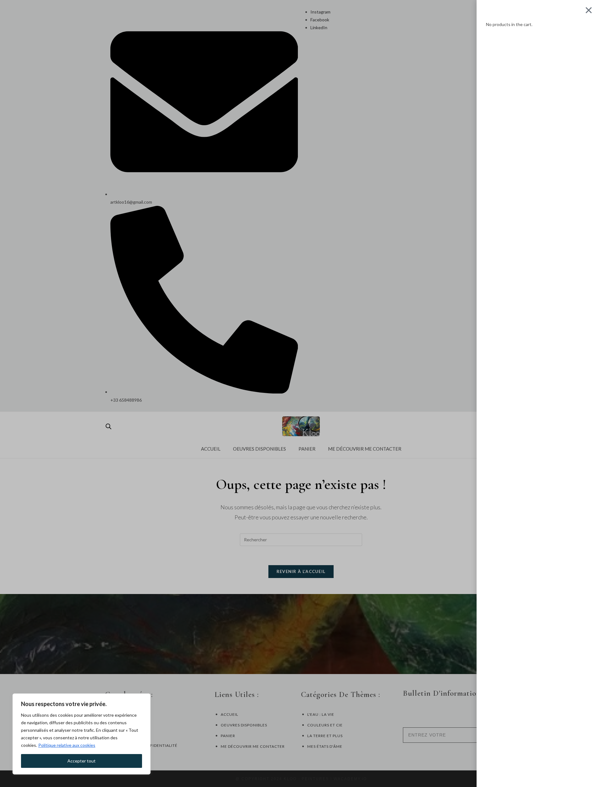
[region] (81, 733)
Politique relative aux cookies (66, 745)
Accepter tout (81, 760)
